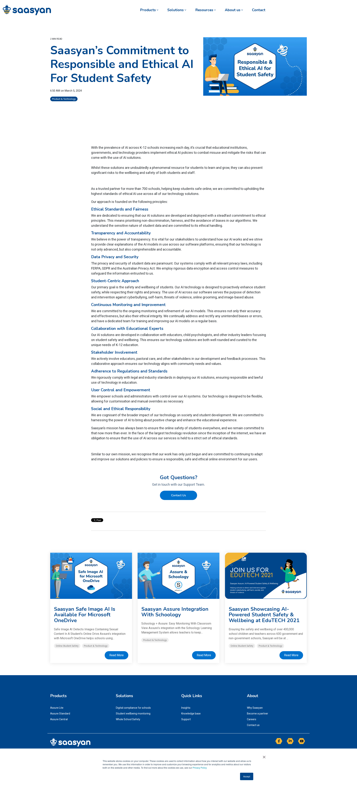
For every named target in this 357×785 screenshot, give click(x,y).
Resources (204, 9)
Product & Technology (64, 99)
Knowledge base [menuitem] (191, 713)
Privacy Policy (200, 767)
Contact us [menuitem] (253, 725)
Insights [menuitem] (185, 707)
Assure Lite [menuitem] (56, 707)
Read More (116, 655)
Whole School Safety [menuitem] (128, 719)
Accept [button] (246, 776)
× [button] (264, 755)
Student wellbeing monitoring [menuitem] (133, 713)
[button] (279, 742)
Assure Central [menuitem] (59, 719)
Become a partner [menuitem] (257, 713)
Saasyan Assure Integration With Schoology (174, 612)
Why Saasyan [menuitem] (255, 707)
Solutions (175, 9)
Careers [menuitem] (251, 719)
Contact (258, 9)
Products (148, 9)
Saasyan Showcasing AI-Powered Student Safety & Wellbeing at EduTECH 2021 (264, 615)
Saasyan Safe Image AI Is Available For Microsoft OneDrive (84, 615)
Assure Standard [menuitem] (60, 713)
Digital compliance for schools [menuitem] (133, 707)
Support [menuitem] (186, 719)
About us (232, 9)
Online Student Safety (67, 645)
